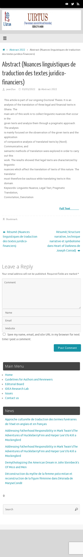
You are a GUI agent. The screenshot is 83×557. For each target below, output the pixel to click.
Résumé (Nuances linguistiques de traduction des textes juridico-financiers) (20, 239)
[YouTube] (67, 4)
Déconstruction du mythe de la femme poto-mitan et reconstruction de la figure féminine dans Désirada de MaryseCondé (39, 478)
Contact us (12, 398)
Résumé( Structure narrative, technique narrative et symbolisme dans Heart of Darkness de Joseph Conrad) (63, 241)
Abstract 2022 (17, 49)
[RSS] (78, 4)
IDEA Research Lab (17, 389)
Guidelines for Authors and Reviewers (29, 379)
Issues (9, 393)
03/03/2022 (28, 89)
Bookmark (11, 219)
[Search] (76, 509)
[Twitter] (72, 4)
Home (9, 375)
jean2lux (11, 89)
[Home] (3, 49)
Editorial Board (14, 384)
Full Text (69, 208)
